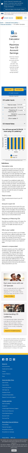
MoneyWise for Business (7, 429)
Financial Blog (5, 424)
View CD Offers (9, 296)
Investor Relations (6, 373)
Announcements (6, 366)
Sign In (19, 18)
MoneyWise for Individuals (8, 432)
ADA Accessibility (6, 403)
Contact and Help (7, 401)
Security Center (5, 415)
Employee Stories (6, 392)
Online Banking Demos (7, 413)
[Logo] (7, 18)
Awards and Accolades (7, 369)
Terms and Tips (5, 418)
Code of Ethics (5, 385)
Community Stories (6, 387)
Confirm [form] (14, 450)
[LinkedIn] (7, 359)
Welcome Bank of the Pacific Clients (15, 9)
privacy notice (14, 447)
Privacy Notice (5, 437)
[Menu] (25, 18)
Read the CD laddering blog (12, 330)
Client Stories (5, 382)
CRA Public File (5, 390)
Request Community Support (9, 397)
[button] (14, 100)
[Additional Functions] (24, 88)
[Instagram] (14, 359)
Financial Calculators (5, 24)
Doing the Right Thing (8, 380)
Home (1, 22)
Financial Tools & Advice (11, 22)
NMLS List (13, 437)
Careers (4, 371)
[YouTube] (10, 359)
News (3, 376)
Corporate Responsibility (7, 394)
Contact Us (4, 406)
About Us (4, 364)
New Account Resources (8, 411)
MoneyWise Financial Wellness (10, 422)
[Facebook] (3, 359)
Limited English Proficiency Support (10, 408)
